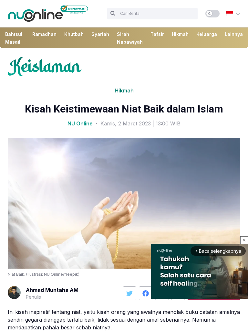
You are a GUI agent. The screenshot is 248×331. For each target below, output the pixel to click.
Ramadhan (44, 34)
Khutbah (74, 34)
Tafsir (157, 34)
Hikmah (180, 34)
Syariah (100, 34)
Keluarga (206, 34)
